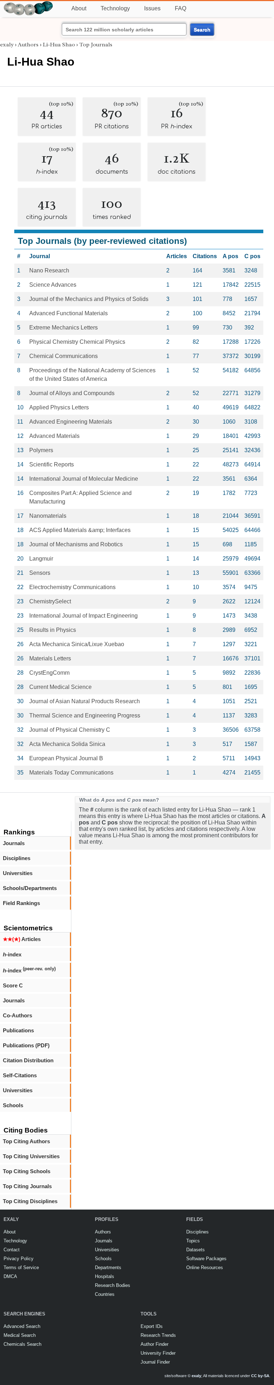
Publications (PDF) (26, 1045)
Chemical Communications (63, 356)
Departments (108, 1267)
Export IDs (152, 1326)
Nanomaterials (47, 516)
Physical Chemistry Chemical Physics (77, 342)
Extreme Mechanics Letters (63, 327)
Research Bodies (112, 1285)
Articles (22, 939)
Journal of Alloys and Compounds (72, 393)
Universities (17, 873)
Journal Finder (155, 1362)
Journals (14, 843)
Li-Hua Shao (59, 44)
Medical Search (20, 1335)
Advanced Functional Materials (68, 313)
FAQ (180, 8)
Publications (18, 1030)
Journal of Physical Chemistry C (69, 730)
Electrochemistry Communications (72, 587)
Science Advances (52, 285)
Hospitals (104, 1276)
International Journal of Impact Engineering (83, 616)
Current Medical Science (60, 687)
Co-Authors (17, 1015)
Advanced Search (22, 1326)
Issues (152, 8)
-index (12, 954)
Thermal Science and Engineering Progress (84, 715)
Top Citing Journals (27, 1186)
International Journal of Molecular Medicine (83, 479)
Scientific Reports (51, 464)
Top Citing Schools (26, 1171)
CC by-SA (260, 1376)
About (78, 8)
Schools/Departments (30, 888)
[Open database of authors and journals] (28, 4)
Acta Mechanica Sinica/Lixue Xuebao (76, 644)
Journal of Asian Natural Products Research (84, 701)
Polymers (41, 450)
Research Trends (158, 1335)
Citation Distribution (28, 1060)
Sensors (39, 573)
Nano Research (49, 270)
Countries (105, 1294)
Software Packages (206, 1258)
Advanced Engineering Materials (70, 422)
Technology (115, 8)
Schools (13, 1105)
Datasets (195, 1249)
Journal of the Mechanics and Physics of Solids (88, 299)
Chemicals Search (22, 1344)
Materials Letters (50, 658)
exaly (7, 44)
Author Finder (154, 1344)
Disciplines (16, 858)
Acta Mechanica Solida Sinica (67, 744)
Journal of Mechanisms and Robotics (76, 544)
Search (202, 29)
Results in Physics (52, 630)
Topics (193, 1240)
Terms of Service (21, 1267)
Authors (28, 44)
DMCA (10, 1276)
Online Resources (204, 1267)
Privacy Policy (19, 1258)
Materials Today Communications (71, 773)
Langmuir (41, 559)
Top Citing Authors (26, 1141)
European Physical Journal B (66, 758)
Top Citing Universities (31, 1156)
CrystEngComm (49, 673)
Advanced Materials (54, 436)
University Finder (158, 1353)
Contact (12, 1249)
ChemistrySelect (50, 601)
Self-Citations (20, 1075)
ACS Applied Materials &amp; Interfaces (80, 530)
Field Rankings (21, 903)
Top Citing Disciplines (30, 1201)
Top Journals (95, 44)
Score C (13, 985)
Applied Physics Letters (59, 407)
